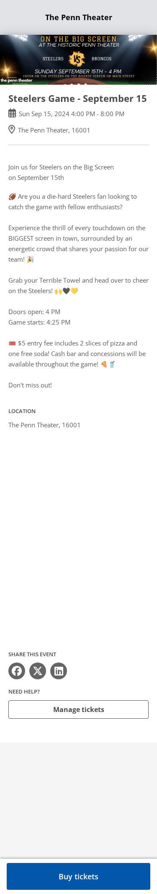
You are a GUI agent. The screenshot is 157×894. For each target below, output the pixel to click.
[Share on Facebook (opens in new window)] (16, 671)
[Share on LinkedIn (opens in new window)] (58, 671)
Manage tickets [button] (78, 709)
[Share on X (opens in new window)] (37, 671)
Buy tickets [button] (78, 876)
